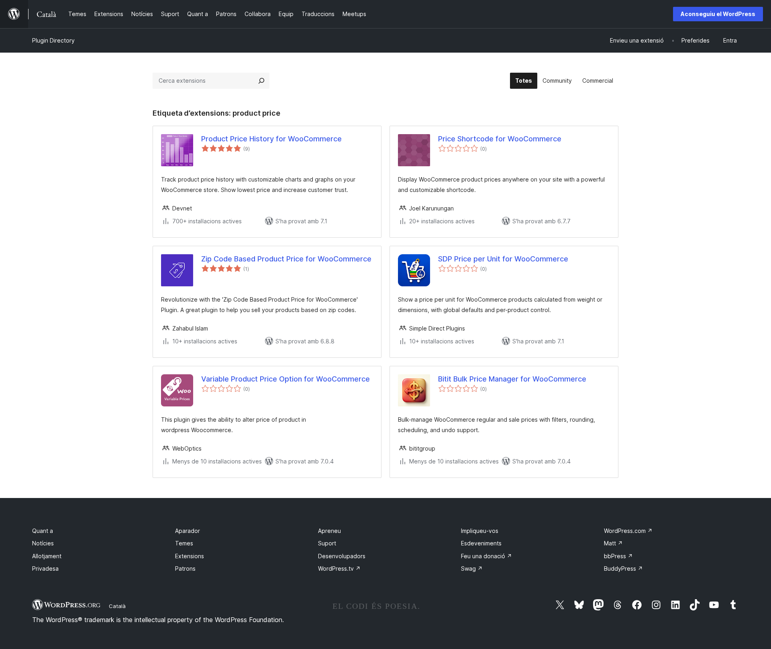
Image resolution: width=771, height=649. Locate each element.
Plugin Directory (53, 40)
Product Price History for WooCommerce (271, 139)
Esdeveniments (481, 543)
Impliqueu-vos (479, 530)
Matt (613, 543)
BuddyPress (623, 568)
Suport (327, 543)
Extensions (189, 556)
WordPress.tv (339, 568)
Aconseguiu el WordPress (718, 13)
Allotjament (46, 556)
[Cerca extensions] (261, 81)
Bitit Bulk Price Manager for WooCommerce (512, 379)
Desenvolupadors (341, 556)
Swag (472, 568)
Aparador (187, 530)
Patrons (185, 568)
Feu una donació (486, 556)
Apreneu (329, 530)
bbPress (618, 556)
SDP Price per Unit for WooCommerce (503, 259)
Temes (184, 543)
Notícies (43, 543)
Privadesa (45, 568)
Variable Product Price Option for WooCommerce (285, 379)
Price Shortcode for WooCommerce (499, 139)
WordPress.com (628, 530)
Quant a (42, 530)
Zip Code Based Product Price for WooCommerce (286, 259)
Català (117, 606)
